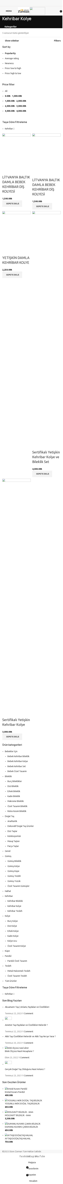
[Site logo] (24, 11)
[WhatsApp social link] (31, 3)
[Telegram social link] (35, 3)
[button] (12, 203)
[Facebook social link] (28, 3)
